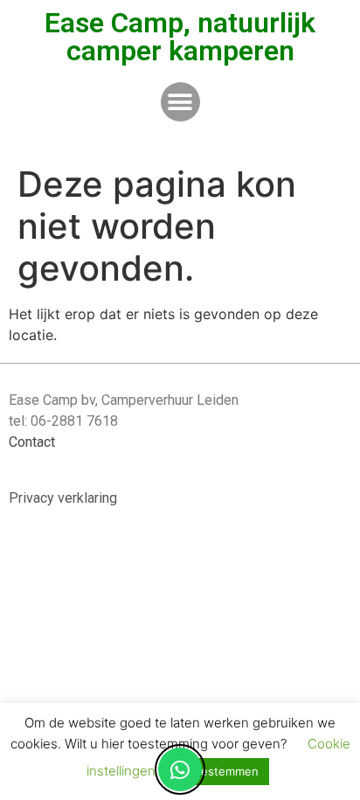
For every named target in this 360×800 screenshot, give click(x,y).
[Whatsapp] (180, 769)
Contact (32, 442)
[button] (180, 102)
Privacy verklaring (63, 498)
